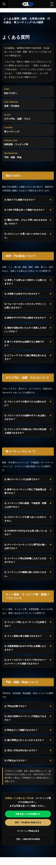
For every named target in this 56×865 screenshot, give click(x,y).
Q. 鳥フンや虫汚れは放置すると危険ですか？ (24, 343)
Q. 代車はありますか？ (15, 760)
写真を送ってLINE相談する (28, 814)
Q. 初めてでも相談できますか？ (19, 200)
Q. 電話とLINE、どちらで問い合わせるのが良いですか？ (25, 222)
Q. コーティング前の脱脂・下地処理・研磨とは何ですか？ (25, 505)
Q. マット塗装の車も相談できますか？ (23, 636)
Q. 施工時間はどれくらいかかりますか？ (24, 740)
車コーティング (11, 130)
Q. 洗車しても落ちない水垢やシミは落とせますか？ (25, 282)
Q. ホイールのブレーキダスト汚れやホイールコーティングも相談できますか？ (25, 662)
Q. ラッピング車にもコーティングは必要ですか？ (25, 624)
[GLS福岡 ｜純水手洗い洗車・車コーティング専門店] (28, 4)
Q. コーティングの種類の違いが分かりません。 (25, 574)
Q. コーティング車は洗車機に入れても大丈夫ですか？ (25, 560)
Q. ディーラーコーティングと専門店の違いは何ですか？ (25, 546)
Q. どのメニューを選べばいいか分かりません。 (25, 236)
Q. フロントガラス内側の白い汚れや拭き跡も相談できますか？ (25, 431)
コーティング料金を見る (28, 831)
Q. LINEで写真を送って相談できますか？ (24, 210)
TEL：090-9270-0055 (28, 839)
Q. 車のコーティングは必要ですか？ (22, 479)
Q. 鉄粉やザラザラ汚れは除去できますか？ (25, 318)
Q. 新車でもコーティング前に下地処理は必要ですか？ (25, 491)
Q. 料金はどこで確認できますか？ (21, 730)
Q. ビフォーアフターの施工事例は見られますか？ (25, 357)
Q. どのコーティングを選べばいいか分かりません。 (25, 519)
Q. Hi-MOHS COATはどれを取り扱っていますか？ (25, 533)
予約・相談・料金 (13, 155)
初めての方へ (10, 91)
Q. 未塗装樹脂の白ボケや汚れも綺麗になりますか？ (25, 648)
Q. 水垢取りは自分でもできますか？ (22, 294)
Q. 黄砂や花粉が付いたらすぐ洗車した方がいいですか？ (25, 330)
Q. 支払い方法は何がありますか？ (21, 750)
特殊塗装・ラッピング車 (16, 143)
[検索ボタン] (4, 4)
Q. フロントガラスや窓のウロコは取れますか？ (25, 403)
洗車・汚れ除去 (11, 104)
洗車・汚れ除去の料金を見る (28, 822)
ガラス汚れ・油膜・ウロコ (17, 117)
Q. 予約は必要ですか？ (15, 706)
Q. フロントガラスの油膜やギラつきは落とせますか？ (25, 417)
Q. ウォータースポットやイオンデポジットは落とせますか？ (25, 306)
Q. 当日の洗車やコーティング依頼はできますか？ (25, 718)
